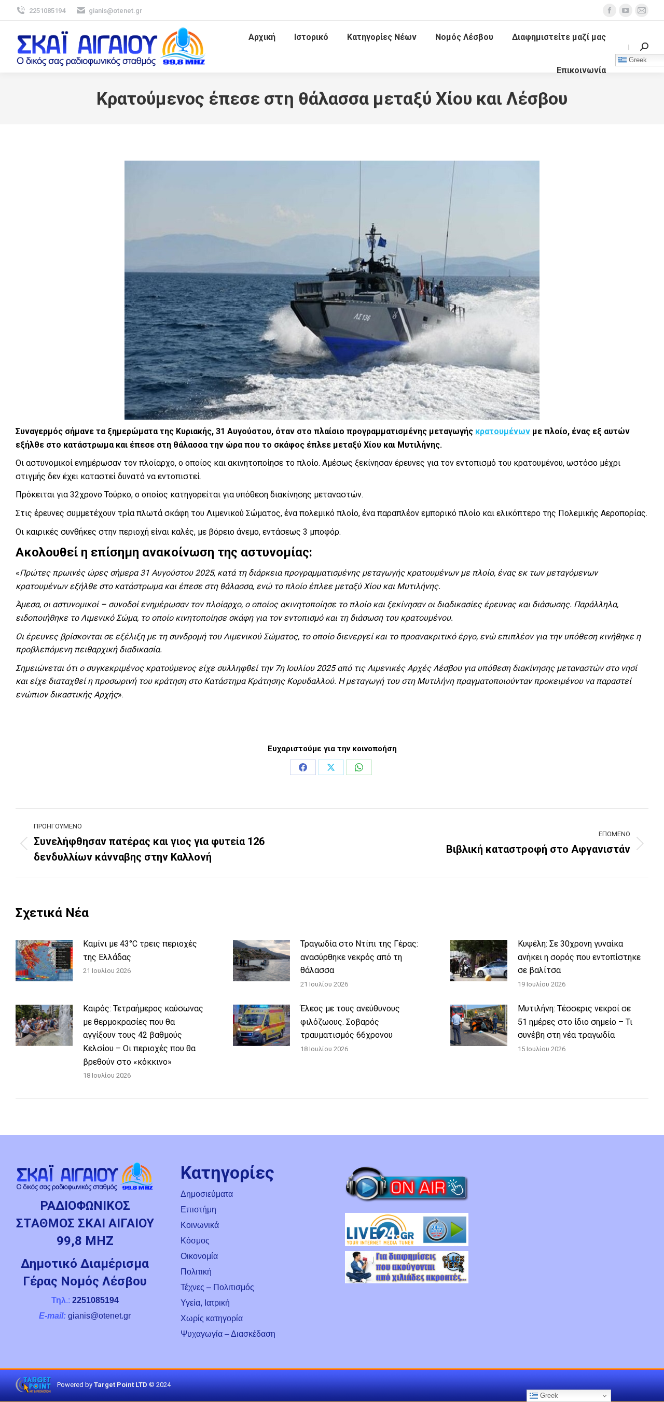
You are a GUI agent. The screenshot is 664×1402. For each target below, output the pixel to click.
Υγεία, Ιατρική (205, 1302)
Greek (548, 1395)
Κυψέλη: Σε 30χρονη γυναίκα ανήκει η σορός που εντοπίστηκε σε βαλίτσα (579, 957)
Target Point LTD (120, 1385)
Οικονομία (199, 1256)
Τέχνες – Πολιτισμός (217, 1287)
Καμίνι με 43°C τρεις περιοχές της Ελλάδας (140, 950)
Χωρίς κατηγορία (212, 1318)
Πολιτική (196, 1271)
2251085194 (47, 11)
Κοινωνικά (200, 1225)
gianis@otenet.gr (115, 11)
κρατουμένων (502, 431)
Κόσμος (195, 1240)
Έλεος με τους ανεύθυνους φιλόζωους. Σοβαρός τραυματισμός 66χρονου (350, 1022)
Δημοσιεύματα (207, 1194)
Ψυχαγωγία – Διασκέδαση (228, 1333)
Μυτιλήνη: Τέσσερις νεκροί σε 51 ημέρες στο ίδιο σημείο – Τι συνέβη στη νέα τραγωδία (575, 1022)
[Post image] (44, 960)
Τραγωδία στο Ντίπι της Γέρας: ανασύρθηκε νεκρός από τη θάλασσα (359, 957)
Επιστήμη (198, 1209)
